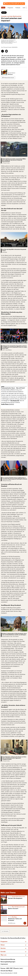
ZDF (11, 968)
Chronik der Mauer (7, 970)
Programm (10, 7)
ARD (8, 968)
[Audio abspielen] (25, 923)
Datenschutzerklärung (8, 959)
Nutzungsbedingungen (8, 961)
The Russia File (14, 400)
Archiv (4, 12)
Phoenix (16, 968)
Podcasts (18, 7)
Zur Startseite (5, 931)
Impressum (4, 964)
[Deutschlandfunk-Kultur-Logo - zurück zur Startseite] (14, 4)
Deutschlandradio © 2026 (9, 973)
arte (21, 968)
